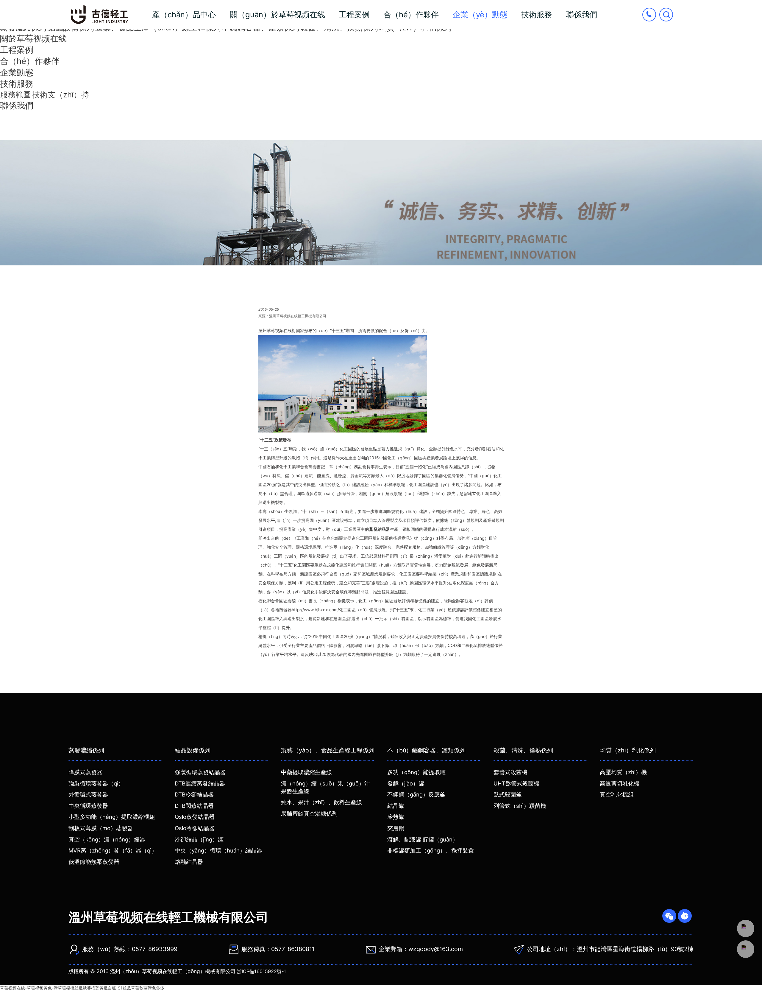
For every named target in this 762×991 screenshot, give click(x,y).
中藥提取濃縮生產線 (306, 772)
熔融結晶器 (189, 861)
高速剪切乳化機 (619, 783)
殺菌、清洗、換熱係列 (523, 750)
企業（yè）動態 (480, 14)
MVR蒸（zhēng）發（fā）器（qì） (112, 850)
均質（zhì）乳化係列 (628, 750)
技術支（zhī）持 (60, 94)
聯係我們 (581, 14)
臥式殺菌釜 (508, 794)
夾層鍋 (395, 828)
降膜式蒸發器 (85, 772)
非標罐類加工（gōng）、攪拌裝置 (430, 850)
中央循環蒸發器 (88, 805)
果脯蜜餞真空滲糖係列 (309, 813)
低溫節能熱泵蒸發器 (93, 861)
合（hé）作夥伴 (411, 14)
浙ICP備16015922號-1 (261, 971)
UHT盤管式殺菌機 (516, 783)
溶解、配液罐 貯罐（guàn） (422, 839)
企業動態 (16, 72)
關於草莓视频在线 (33, 38)
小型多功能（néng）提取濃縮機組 (111, 816)
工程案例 (354, 14)
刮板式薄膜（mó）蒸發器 (100, 828)
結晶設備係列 (192, 750)
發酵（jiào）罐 (405, 783)
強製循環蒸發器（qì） (96, 783)
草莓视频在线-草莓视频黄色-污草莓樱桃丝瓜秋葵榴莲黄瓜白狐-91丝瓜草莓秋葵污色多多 (82, 987)
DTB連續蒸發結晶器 (200, 783)
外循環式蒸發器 (88, 794)
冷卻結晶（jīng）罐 (199, 839)
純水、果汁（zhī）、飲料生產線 (321, 802)
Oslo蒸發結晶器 (195, 816)
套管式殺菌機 (510, 772)
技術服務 (536, 14)
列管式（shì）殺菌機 (520, 805)
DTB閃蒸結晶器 (194, 805)
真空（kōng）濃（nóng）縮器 (106, 839)
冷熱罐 (395, 816)
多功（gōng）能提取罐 (416, 772)
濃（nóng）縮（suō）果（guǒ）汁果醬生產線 (325, 787)
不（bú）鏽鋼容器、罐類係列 (426, 750)
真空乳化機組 (617, 794)
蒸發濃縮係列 (86, 750)
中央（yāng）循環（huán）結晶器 (218, 850)
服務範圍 (15, 94)
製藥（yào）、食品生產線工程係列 (327, 750)
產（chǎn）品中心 (184, 14)
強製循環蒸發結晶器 (200, 772)
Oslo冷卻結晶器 (195, 828)
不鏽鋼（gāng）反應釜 (416, 794)
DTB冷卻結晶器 (194, 794)
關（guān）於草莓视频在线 (277, 14)
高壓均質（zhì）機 (623, 772)
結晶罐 (395, 805)
